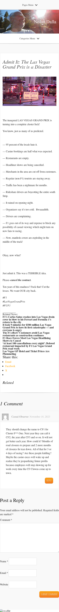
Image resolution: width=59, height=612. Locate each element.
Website (4, 584)
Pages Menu (27, 4)
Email (4, 573)
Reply (49, 480)
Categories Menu (27, 38)
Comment (6, 519)
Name (4, 561)
